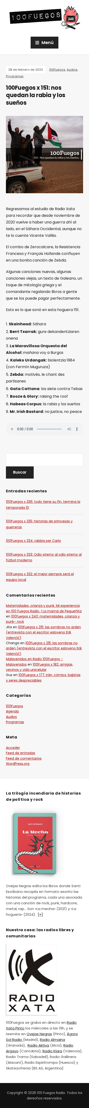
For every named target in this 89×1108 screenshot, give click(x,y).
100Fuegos (57, 69)
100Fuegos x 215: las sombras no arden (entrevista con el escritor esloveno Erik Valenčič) (43, 632)
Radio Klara (52, 1051)
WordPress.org (17, 763)
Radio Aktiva (38, 1045)
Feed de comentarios (24, 758)
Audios (72, 69)
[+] (40, 914)
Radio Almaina (52, 1039)
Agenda (12, 711)
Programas (14, 76)
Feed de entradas (20, 753)
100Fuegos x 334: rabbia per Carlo (33, 540)
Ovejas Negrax (39, 1033)
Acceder (13, 747)
